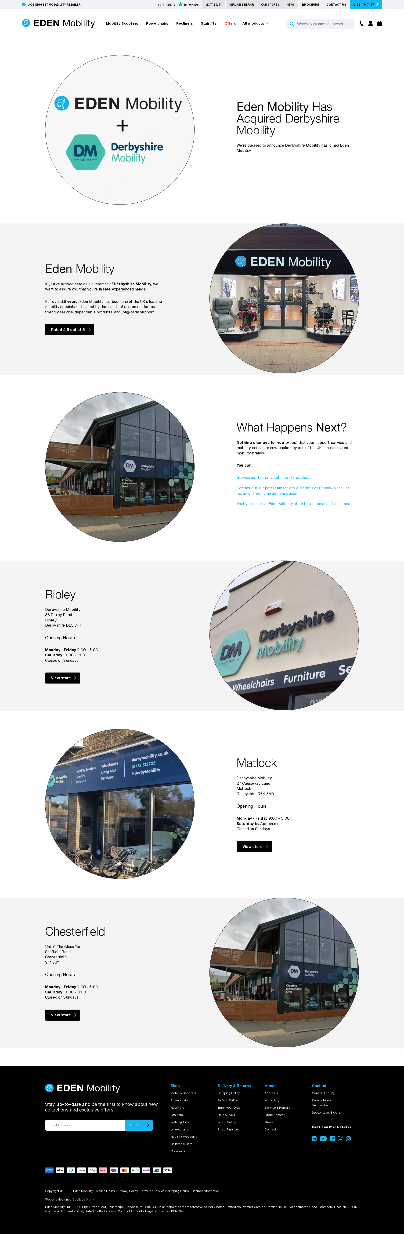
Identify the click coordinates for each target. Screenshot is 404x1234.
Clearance (178, 1151)
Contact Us (336, 5)
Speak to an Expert (326, 1113)
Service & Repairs (277, 1108)
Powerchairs (157, 23)
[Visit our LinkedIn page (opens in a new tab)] (314, 1140)
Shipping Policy (229, 1093)
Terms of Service (152, 1191)
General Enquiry (323, 1093)
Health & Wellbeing (184, 1137)
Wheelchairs (179, 1129)
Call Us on (332, 1127)
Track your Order (230, 1108)
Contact (270, 1129)
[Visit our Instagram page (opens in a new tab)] (348, 1140)
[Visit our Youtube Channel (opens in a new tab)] (323, 1140)
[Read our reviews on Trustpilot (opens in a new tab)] (178, 5)
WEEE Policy (227, 1122)
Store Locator (275, 1115)
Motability (214, 5)
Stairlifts (209, 23)
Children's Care (181, 1144)
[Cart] (378, 24)
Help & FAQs (226, 1115)
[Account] (369, 24)
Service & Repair (241, 5)
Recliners (184, 23)
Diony (90, 1199)
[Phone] (360, 23)
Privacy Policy (127, 1191)
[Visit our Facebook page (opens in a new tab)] (332, 1140)
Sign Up (135, 1125)
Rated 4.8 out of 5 (68, 329)
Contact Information (205, 1191)
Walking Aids (180, 1122)
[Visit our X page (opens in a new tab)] (340, 1140)
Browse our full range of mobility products (274, 477)
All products (253, 23)
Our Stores (270, 5)
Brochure (310, 5)
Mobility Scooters (122, 23)
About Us (271, 1093)
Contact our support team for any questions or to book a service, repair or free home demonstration (293, 491)
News (291, 5)
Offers (230, 23)
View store (61, 678)
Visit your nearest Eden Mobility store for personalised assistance (295, 503)
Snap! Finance (228, 1129)
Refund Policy (228, 1100)
